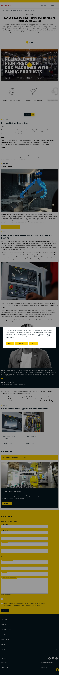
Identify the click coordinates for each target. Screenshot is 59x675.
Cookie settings (21, 343)
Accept (33, 343)
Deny (9, 343)
